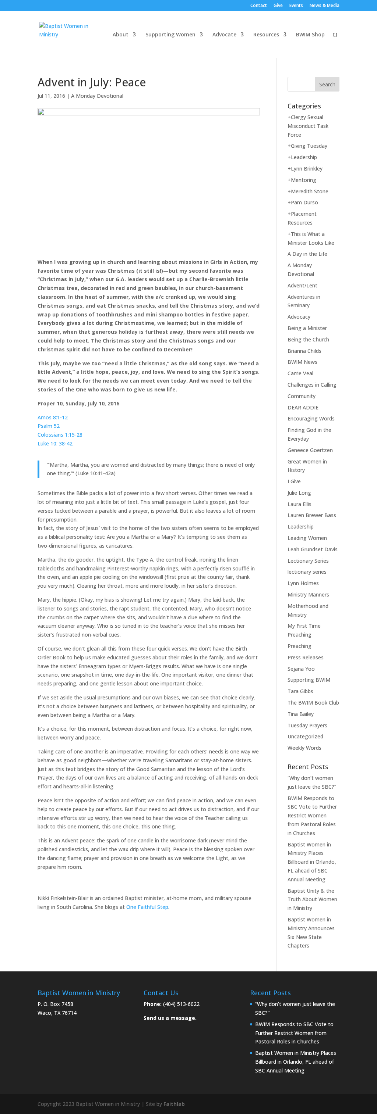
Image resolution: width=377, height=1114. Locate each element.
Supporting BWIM (309, 679)
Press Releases (306, 657)
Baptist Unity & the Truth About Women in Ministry (312, 899)
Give (278, 5)
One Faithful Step (147, 906)
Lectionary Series (308, 560)
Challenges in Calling (312, 384)
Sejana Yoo (301, 668)
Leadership (301, 526)
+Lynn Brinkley (305, 168)
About (120, 35)
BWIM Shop (310, 35)
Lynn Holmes (303, 583)
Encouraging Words (311, 418)
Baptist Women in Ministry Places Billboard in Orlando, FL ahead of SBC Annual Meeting (312, 862)
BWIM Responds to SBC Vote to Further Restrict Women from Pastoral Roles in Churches (312, 816)
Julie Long (299, 492)
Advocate (224, 35)
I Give (294, 481)
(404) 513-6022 (181, 1003)
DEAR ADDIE (303, 407)
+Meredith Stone (308, 191)
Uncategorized (305, 736)
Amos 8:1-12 (53, 417)
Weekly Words (304, 747)
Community (302, 396)
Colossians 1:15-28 (60, 434)
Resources (266, 35)
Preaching (299, 645)
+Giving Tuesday (307, 145)
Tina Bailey (301, 713)
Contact (258, 5)
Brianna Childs (304, 350)
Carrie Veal (300, 373)
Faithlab (174, 1103)
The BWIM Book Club (313, 702)
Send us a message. (170, 1017)
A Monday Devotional (97, 95)
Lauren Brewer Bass (312, 515)
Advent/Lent (302, 285)
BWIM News (302, 361)
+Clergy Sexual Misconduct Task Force (308, 126)
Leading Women (307, 537)
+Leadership (302, 157)
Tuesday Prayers (307, 725)
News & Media (324, 5)
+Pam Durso (303, 202)
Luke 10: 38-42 (55, 443)
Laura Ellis (299, 504)
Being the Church (308, 339)
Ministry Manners (308, 594)
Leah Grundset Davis (313, 549)
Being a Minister (307, 328)
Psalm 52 (49, 425)
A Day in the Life (307, 253)
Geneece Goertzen (310, 450)
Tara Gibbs (300, 691)
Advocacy (299, 316)
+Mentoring (302, 179)
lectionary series (307, 571)
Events (296, 5)
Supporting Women (170, 35)
